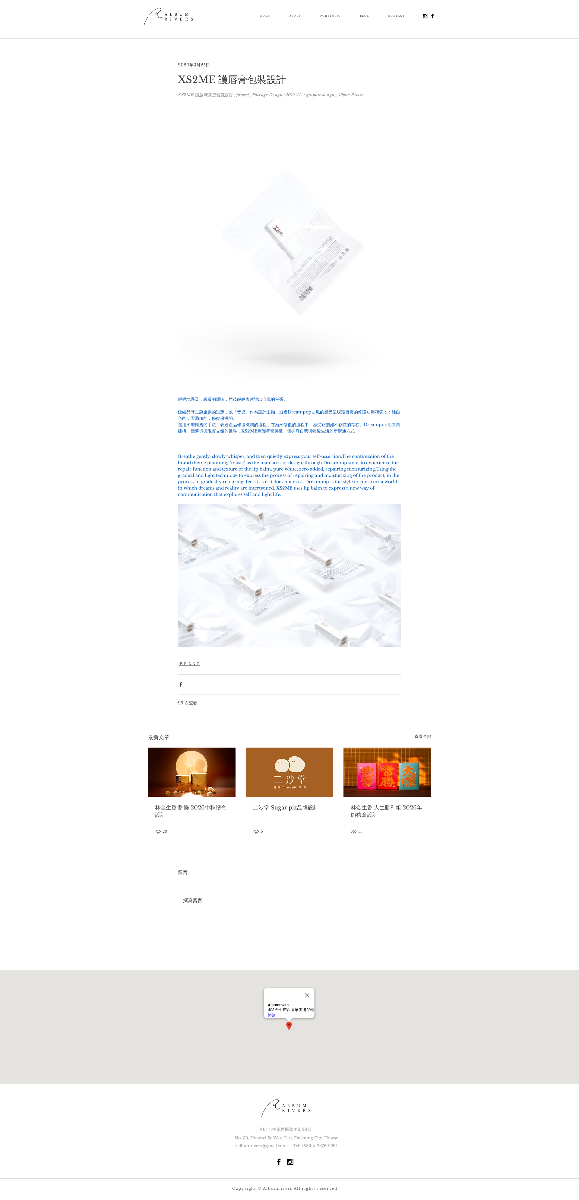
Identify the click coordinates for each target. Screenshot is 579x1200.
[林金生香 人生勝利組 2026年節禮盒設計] (387, 772)
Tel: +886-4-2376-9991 (315, 1145)
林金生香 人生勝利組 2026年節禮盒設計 (386, 811)
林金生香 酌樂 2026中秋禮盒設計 (190, 811)
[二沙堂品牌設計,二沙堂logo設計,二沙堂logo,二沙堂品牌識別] (290, 772)
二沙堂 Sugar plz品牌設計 (286, 807)
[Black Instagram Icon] (425, 16)
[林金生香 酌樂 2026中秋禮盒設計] (192, 772)
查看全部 (422, 736)
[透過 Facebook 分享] (181, 684)
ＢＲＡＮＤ (189, 663)
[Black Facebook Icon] (432, 16)
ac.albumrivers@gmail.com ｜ (263, 1145)
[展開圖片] (289, 244)
